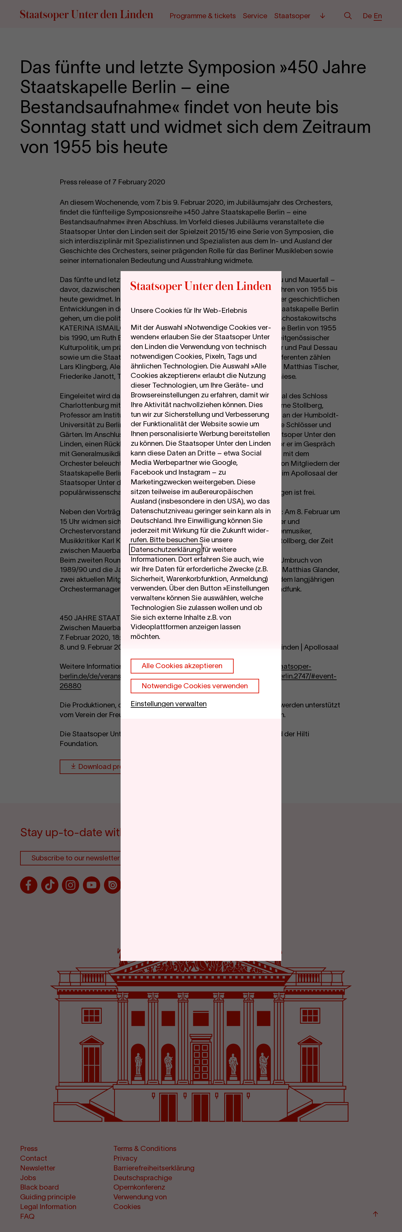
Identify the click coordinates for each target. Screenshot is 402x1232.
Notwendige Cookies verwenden (195, 686)
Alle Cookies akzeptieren (182, 666)
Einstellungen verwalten (169, 704)
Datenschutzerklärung (166, 549)
